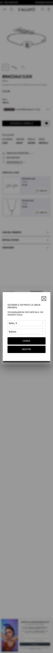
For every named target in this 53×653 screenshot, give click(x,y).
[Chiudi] (44, 298)
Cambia (26, 341)
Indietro (26, 349)
